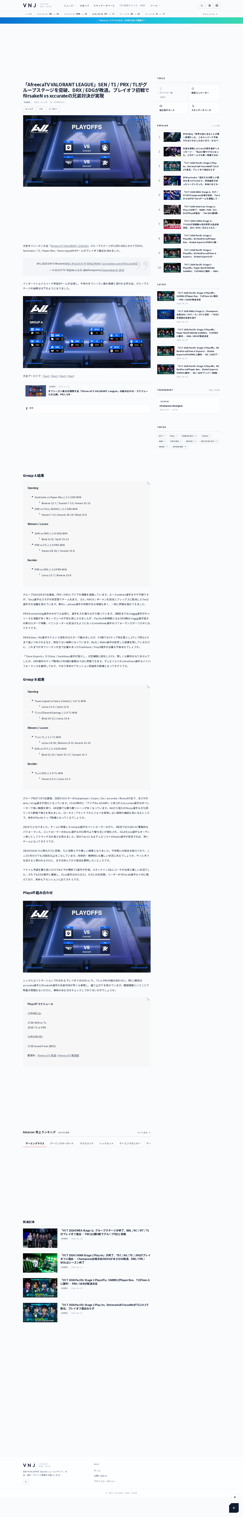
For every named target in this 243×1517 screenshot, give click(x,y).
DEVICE (191, 441)
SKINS (163, 446)
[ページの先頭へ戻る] (235, 1497)
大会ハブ (84, 5)
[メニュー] (217, 5)
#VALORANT (94, 263)
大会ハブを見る (214, 390)
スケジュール (210, 14)
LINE (41, 109)
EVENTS (27, 102)
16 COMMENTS (57, 102)
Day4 (71, 376)
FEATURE (175, 441)
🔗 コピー (53, 109)
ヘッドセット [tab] (107, 1143)
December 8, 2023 (113, 270)
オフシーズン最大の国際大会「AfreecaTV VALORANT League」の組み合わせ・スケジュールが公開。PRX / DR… (98, 392)
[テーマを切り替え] (209, 5)
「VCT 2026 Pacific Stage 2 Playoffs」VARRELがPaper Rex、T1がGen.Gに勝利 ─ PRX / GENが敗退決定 (104, 1282)
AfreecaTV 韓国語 (68, 1055)
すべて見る (143, 1132)
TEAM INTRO (189, 436)
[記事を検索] (202, 5)
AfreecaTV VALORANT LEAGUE (69, 246)
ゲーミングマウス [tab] (35, 1143)
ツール (154, 5)
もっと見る (216, 126)
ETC (162, 436)
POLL (173, 436)
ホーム (97, 1470)
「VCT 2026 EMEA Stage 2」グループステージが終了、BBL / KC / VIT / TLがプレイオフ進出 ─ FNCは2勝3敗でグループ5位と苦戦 (104, 1232)
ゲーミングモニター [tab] (130, 1143)
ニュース (68, 5)
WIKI (162, 441)
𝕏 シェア (29, 109)
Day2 (54, 376)
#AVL (68, 263)
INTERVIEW (180, 446)
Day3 (63, 376)
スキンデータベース (104, 5)
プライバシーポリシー (105, 1481)
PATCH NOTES (209, 441)
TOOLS (206, 436)
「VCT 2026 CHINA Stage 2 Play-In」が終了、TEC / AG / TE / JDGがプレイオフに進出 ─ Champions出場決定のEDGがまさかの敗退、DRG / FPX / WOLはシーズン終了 (105, 1259)
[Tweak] (234, 1508)
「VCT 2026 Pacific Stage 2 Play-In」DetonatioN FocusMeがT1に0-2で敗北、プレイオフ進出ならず (104, 1306)
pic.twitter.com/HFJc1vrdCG (119, 263)
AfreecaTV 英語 (47, 1055)
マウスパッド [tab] (87, 1143)
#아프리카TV (79, 263)
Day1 (46, 376)
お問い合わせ (100, 1475)
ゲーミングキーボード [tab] (62, 1143)
